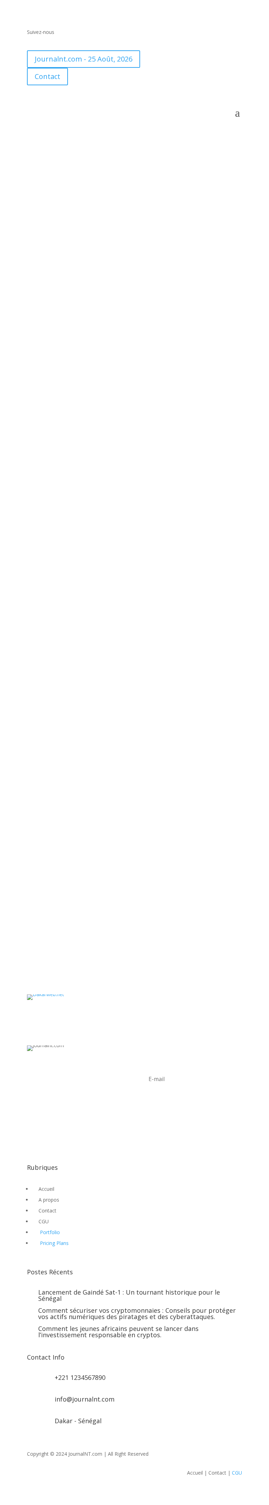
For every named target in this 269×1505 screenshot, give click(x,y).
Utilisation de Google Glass (75, 936)
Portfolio (50, 1232)
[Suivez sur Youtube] (102, 42)
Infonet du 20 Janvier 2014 (73, 822)
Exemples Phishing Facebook (77, 341)
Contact (47, 76)
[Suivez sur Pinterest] (74, 1134)
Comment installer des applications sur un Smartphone (118, 880)
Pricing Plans (54, 1243)
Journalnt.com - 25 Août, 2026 (83, 59)
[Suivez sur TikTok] (74, 42)
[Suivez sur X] (46, 42)
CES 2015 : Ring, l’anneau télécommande (94, 594)
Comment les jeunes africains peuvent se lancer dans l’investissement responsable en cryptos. (118, 1331)
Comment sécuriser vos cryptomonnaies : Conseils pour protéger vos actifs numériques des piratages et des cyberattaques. (137, 1313)
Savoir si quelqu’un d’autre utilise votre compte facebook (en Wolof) (126, 522)
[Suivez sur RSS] (60, 42)
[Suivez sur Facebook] (32, 42)
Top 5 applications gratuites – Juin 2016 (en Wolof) (110, 272)
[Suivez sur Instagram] (60, 1134)
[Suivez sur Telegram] (88, 42)
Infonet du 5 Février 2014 (71, 765)
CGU (237, 1472)
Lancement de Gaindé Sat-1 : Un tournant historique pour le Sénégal (129, 1295)
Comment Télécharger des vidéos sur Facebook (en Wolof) (122, 195)
